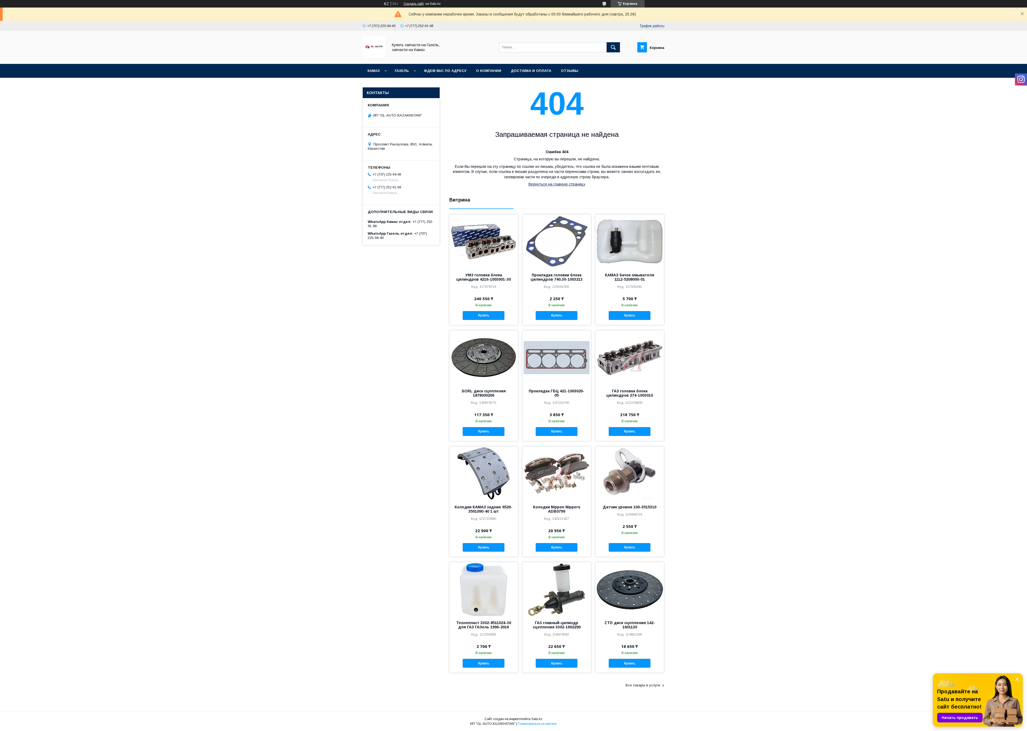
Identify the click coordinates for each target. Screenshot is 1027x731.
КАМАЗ (373, 71)
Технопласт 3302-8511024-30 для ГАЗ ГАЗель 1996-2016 (483, 625)
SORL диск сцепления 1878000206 (484, 393)
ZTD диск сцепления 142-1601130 (629, 625)
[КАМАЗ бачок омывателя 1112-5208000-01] (630, 241)
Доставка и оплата (531, 71)
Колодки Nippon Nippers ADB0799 (556, 509)
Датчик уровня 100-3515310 (629, 507)
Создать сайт (414, 4)
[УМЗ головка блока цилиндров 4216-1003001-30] (484, 241)
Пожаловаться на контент (537, 724)
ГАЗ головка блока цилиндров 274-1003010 (629, 393)
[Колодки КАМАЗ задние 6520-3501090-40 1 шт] (484, 473)
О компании (488, 71)
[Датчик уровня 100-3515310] (630, 473)
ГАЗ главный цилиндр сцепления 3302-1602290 (557, 625)
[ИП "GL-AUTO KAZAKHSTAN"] (374, 57)
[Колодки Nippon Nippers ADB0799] (557, 473)
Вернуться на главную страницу (556, 184)
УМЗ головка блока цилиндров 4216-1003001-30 (483, 277)
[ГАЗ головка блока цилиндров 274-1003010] (630, 357)
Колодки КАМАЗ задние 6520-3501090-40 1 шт (483, 509)
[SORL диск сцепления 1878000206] (484, 357)
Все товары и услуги (643, 685)
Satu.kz (536, 719)
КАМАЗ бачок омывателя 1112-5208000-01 (629, 277)
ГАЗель (402, 71)
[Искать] (613, 47)
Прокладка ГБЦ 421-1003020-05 (556, 393)
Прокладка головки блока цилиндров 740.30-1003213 (557, 277)
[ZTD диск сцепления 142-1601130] (630, 589)
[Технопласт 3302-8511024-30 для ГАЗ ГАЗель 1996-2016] (484, 589)
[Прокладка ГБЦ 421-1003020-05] (557, 357)
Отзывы (569, 71)
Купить (483, 315)
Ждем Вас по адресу (445, 71)
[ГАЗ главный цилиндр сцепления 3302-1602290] (557, 589)
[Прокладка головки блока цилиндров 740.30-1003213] (557, 241)
